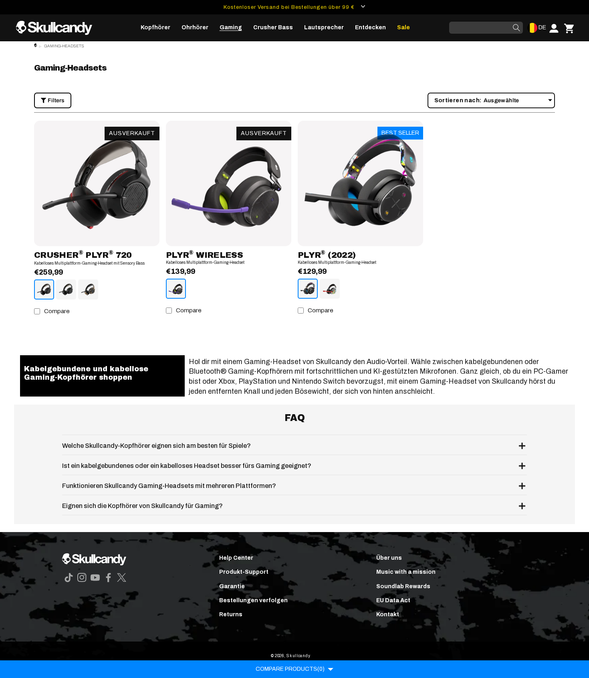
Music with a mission (406, 572)
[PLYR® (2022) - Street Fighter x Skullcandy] (330, 289)
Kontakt (387, 614)
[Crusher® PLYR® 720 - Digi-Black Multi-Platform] (44, 289)
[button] (155, 27)
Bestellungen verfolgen (253, 600)
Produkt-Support (243, 572)
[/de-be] (57, 28)
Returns (230, 614)
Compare (57, 311)
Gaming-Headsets (64, 46)
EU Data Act (393, 600)
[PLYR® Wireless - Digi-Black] (176, 289)
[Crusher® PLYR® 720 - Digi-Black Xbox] (66, 289)
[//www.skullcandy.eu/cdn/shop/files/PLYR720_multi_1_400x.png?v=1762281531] (96, 183)
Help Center (236, 558)
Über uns (389, 558)
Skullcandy (298, 656)
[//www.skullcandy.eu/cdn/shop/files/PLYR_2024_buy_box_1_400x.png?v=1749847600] (228, 183)
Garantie (232, 586)
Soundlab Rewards (403, 586)
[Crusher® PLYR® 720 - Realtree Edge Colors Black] (88, 289)
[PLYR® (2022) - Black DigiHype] (308, 289)
